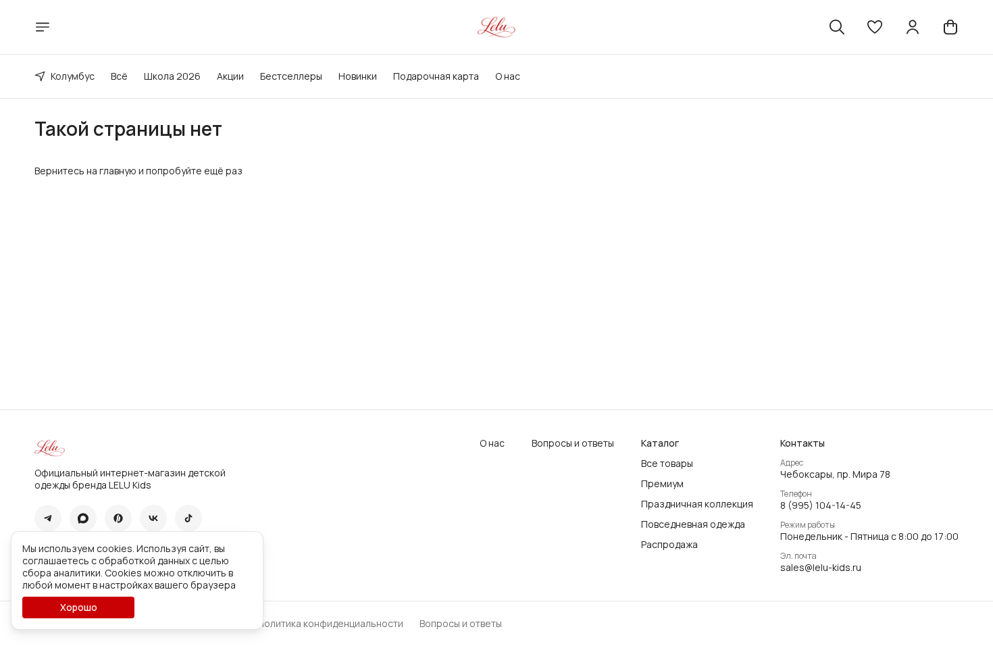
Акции (230, 76)
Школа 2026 (172, 76)
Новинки (357, 76)
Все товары (667, 463)
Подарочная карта (436, 76)
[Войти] (913, 27)
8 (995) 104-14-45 (820, 505)
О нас (507, 76)
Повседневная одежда (693, 524)
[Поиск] (837, 27)
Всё (119, 76)
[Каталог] (42, 27)
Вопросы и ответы (573, 443)
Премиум (662, 484)
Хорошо (78, 607)
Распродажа (669, 545)
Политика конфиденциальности (330, 624)
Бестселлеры (291, 76)
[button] (875, 27)
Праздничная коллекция (697, 504)
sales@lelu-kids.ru (820, 568)
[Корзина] (950, 27)
